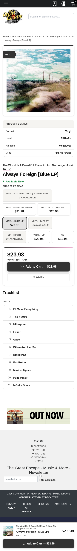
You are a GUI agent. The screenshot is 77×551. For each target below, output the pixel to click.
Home (6, 36)
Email (39, 461)
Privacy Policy (11, 506)
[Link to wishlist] (54, 4)
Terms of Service (27, 508)
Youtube (39, 453)
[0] (73, 4)
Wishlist (40, 277)
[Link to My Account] (64, 4)
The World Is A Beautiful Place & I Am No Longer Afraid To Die (43, 36)
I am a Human (47, 479)
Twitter (40, 450)
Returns (43, 504)
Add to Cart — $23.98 (41, 266)
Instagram (40, 457)
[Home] (13, 16)
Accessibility (63, 504)
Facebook (39, 446)
